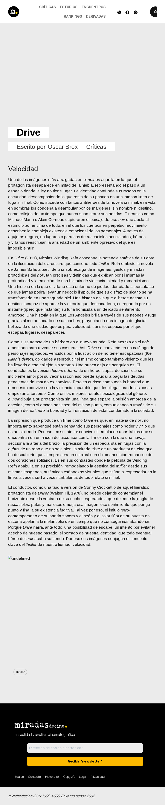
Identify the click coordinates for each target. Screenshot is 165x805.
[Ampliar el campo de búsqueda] (155, 11)
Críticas (96, 146)
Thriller (20, 672)
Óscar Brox (63, 146)
